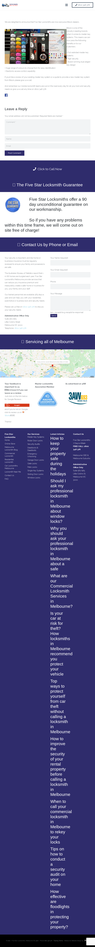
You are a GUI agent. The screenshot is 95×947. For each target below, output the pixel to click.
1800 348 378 (29, 307)
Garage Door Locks (35, 460)
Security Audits (33, 444)
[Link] (10, 5)
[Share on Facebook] (6, 95)
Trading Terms (58, 941)
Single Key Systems (35, 470)
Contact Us (9, 475)
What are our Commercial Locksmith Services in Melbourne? (61, 591)
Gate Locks (32, 463)
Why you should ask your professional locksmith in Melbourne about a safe (61, 548)
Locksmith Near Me (13, 472)
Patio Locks (32, 467)
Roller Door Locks (35, 440)
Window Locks (33, 478)
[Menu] (66, 5)
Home (7, 440)
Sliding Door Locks (35, 474)
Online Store (10, 444)
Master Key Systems (35, 437)
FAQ (6, 479)
